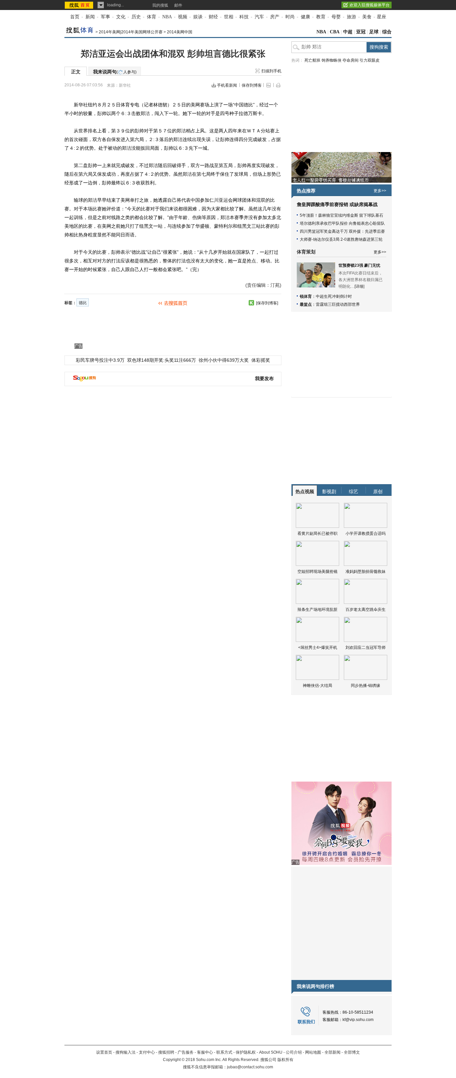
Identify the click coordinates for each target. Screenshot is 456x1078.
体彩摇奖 (260, 360)
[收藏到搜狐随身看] (251, 302)
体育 (151, 16)
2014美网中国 (179, 32)
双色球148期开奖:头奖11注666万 (161, 360)
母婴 (336, 16)
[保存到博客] (267, 303)
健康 (305, 16)
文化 (121, 16)
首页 (74, 16)
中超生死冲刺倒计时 (334, 296)
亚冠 (361, 31)
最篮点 (306, 304)
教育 (320, 16)
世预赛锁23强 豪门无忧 (359, 265)
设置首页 (104, 1052)
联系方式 (224, 1052)
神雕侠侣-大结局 (317, 685)
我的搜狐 (160, 5)
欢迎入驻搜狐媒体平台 (370, 5)
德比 (83, 302)
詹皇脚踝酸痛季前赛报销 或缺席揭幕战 (337, 204)
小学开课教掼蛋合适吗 (366, 533)
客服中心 (205, 1052)
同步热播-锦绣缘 (365, 685)
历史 (136, 16)
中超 (348, 31)
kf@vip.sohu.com (358, 1019)
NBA (167, 16)
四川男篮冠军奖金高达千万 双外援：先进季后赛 (342, 231)
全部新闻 (332, 1052)
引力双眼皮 (370, 60)
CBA (334, 31)
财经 (213, 16)
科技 (244, 16)
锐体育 (306, 296)
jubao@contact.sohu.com (250, 1067)
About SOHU (270, 1052)
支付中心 (147, 1052)
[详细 (359, 286)
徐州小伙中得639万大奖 (224, 360)
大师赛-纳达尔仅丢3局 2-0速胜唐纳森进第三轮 (341, 239)
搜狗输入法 (126, 1052)
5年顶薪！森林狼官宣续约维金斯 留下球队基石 (341, 215)
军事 (105, 16)
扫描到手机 (271, 71)
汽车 (259, 16)
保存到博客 (252, 85)
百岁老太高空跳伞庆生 (366, 609)
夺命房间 (351, 60)
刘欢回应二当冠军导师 (366, 647)
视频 (182, 16)
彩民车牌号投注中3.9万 (100, 360)
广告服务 (186, 1052)
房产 (274, 16)
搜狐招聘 (166, 1052)
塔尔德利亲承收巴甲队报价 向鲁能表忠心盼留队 (342, 223)
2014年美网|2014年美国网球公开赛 (131, 32)
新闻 (90, 16)
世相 (228, 16)
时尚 (290, 16)
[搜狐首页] (79, 5)
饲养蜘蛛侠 (331, 60)
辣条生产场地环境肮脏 (317, 609)
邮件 (178, 5)
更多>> (380, 190)
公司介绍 (294, 1052)
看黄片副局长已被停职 (317, 533)
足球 (374, 31)
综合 (387, 31)
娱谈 (198, 16)
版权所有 (285, 1059)
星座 (381, 16)
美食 (367, 16)
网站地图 (313, 1052)
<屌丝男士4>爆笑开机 (317, 647)
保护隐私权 (246, 1052)
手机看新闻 (227, 85)
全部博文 (352, 1052)
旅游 (351, 16)
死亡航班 (312, 60)
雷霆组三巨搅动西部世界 (338, 304)
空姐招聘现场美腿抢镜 (317, 571)
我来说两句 (115, 71)
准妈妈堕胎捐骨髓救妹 (366, 571)
